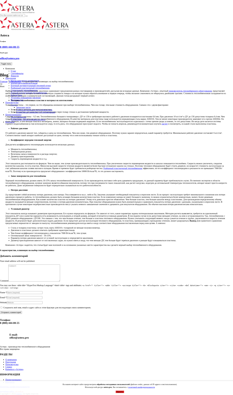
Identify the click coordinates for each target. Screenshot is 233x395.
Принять (119, 392)
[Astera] (34, 29)
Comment (4, 281)
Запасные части (23, 107)
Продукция (10, 78)
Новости (15, 76)
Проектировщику (13, 115)
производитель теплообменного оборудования (190, 91)
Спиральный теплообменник (24, 90)
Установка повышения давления (26, 98)
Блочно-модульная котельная (24, 83)
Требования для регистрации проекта (28, 119)
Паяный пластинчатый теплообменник (29, 93)
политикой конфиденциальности (141, 387)
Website (3, 302)
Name (2, 292)
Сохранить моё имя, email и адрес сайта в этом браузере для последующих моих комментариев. (47, 307)
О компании (11, 359)
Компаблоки (16, 95)
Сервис (14, 105)
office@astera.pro (9, 58)
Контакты (9, 122)
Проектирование (18, 117)
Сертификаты (17, 73)
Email (2, 297)
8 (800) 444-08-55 (9, 47)
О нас (13, 71)
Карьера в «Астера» (14, 369)
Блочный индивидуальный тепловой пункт (31, 85)
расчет (165, 124)
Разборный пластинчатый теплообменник (30, 88)
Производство (11, 102)
